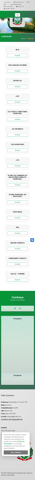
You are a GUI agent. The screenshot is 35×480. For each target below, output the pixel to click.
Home (23, 38)
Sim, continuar (16, 452)
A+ (29, 2)
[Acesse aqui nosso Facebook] (15, 308)
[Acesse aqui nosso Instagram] (20, 308)
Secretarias (10, 8)
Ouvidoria (9, 6)
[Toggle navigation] (17, 15)
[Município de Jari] (17, 19)
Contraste (19, 2)
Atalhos (7, 2)
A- (6, 4)
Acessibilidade (15, 4)
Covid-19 (21, 6)
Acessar (17, 55)
